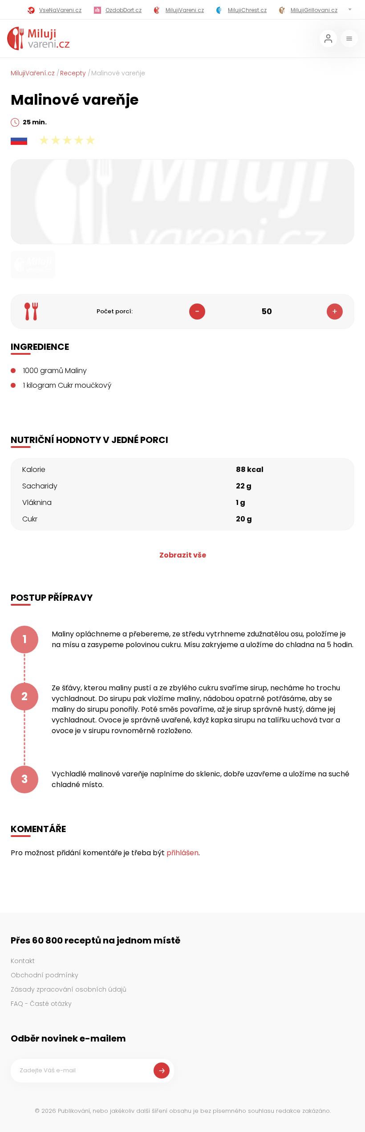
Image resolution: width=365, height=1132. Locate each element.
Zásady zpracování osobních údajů (68, 989)
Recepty (73, 73)
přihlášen (182, 853)
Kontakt (23, 960)
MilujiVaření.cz (33, 73)
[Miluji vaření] (38, 38)
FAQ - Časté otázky (41, 1003)
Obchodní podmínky (44, 975)
